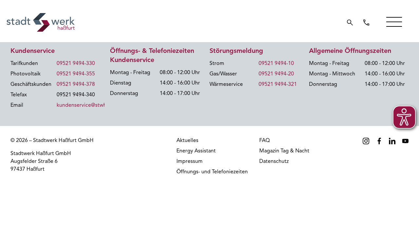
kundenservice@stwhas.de (88, 105)
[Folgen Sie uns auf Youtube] (405, 141)
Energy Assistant (196, 151)
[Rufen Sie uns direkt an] (366, 22)
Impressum (189, 161)
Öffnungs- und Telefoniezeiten (212, 171)
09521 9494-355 (76, 73)
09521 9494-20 (276, 73)
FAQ (264, 140)
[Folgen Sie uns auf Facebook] (379, 141)
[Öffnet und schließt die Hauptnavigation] (394, 22)
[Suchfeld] (349, 22)
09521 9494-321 (278, 84)
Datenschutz (274, 161)
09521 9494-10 (276, 63)
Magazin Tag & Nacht (284, 151)
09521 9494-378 (76, 84)
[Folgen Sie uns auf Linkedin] (392, 141)
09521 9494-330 (76, 63)
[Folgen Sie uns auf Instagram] (366, 141)
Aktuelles (187, 140)
